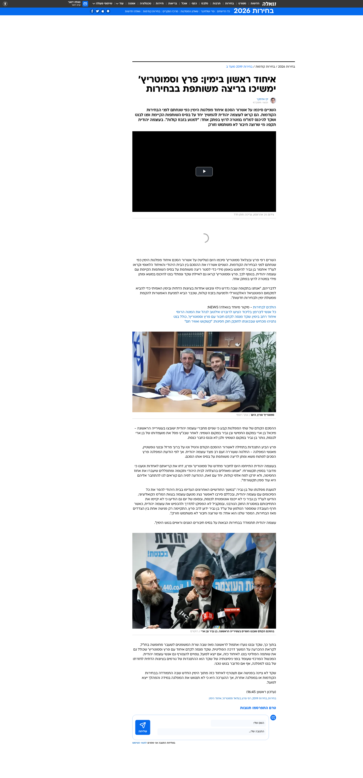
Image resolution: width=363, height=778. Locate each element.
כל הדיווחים (223, 11)
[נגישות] (5, 4)
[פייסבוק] (92, 11)
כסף (194, 3)
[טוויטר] (97, 11)
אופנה (131, 3)
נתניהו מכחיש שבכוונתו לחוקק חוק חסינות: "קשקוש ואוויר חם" (230, 321)
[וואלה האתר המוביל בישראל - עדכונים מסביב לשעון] (269, 4)
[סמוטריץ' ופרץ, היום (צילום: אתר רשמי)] (204, 375)
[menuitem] (252, 4)
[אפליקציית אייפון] (102, 11)
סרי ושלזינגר (208, 11)
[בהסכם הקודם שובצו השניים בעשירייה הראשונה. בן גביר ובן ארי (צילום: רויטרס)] (204, 584)
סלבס (204, 3)
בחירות (229, 3)
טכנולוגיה (145, 3)
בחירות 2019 (259, 698)
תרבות (217, 3)
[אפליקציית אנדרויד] (108, 11)
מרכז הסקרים (170, 11)
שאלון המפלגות (189, 11)
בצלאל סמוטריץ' (232, 698)
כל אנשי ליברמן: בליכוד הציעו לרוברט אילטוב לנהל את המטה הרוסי (226, 312)
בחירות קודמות (151, 11)
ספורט (242, 3)
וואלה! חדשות (132, 11)
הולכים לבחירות (264, 307)
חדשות (255, 3)
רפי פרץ (246, 698)
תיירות (160, 3)
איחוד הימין (215, 698)
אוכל (184, 3)
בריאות (172, 3)
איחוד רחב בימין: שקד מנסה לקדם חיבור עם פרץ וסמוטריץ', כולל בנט (225, 317)
